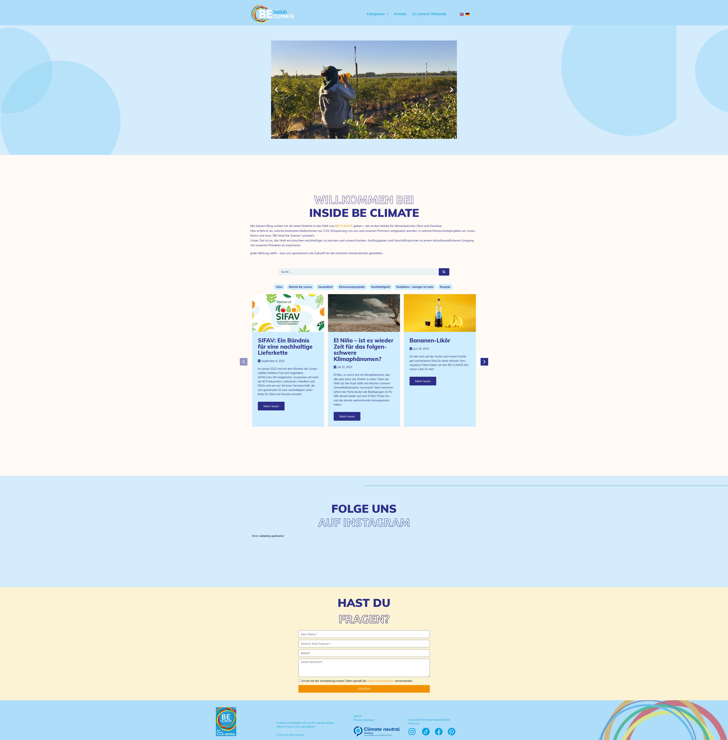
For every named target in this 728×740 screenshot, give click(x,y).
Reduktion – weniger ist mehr (414, 287)
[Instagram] (412, 731)
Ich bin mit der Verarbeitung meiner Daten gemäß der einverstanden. (357, 681)
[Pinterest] (451, 731)
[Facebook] (438, 731)
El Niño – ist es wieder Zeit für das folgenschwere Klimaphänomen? (363, 349)
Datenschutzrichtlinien (380, 681)
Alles (279, 287)
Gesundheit (325, 287)
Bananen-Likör (430, 340)
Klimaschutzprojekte (352, 287)
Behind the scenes (300, 287)
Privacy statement (364, 719)
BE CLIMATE (344, 226)
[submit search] (444, 272)
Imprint (358, 715)
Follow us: (413, 723)
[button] (360, 136)
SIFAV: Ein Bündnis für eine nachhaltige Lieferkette (285, 346)
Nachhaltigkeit (380, 287)
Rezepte (445, 287)
